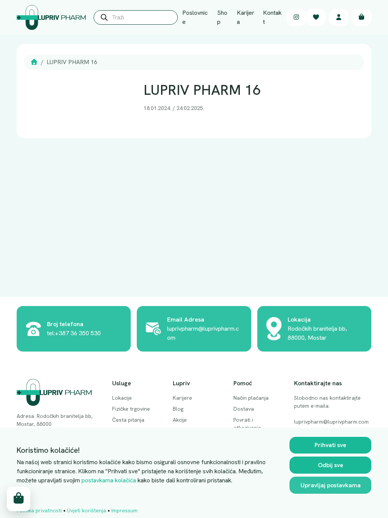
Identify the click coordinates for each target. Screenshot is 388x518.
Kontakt (272, 17)
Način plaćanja (251, 397)
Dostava (243, 408)
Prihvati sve (330, 445)
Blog (178, 408)
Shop (222, 17)
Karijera (245, 17)
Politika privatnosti (39, 510)
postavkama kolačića (108, 480)
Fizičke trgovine (131, 408)
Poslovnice (195, 17)
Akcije (180, 419)
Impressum (124, 510)
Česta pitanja (128, 419)
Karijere (182, 397)
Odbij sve (330, 465)
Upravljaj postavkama (330, 485)
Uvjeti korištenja (86, 510)
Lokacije (122, 397)
